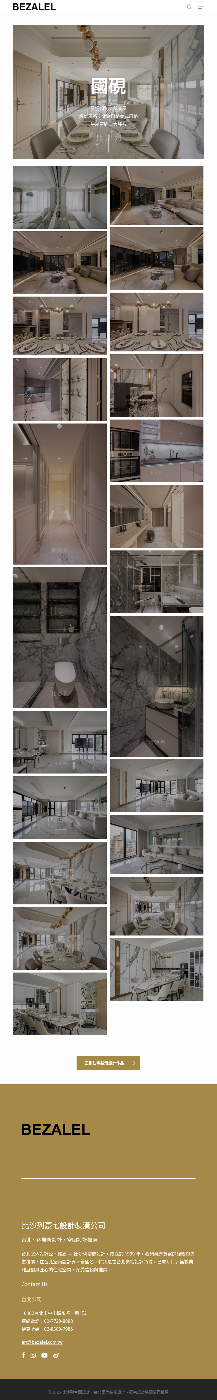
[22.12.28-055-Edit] (156, 258)
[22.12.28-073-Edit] (60, 389)
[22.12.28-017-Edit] (156, 906)
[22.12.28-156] (156, 686)
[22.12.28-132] (156, 581)
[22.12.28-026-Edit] (60, 197)
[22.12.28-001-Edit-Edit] (60, 742)
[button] (201, 7)
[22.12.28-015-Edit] (60, 873)
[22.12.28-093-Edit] (60, 494)
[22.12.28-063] (156, 385)
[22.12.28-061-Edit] (60, 326)
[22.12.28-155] (60, 637)
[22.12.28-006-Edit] (156, 844)
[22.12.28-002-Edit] (156, 785)
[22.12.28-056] (60, 262)
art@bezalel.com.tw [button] (42, 1342)
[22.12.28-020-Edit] (156, 969)
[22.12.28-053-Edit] (156, 195)
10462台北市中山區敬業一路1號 (53, 1313)
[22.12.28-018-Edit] (60, 938)
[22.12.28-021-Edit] (60, 1004)
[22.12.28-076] (156, 451)
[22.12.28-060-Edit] (156, 322)
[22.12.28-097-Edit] (156, 516)
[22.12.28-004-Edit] (60, 807)
